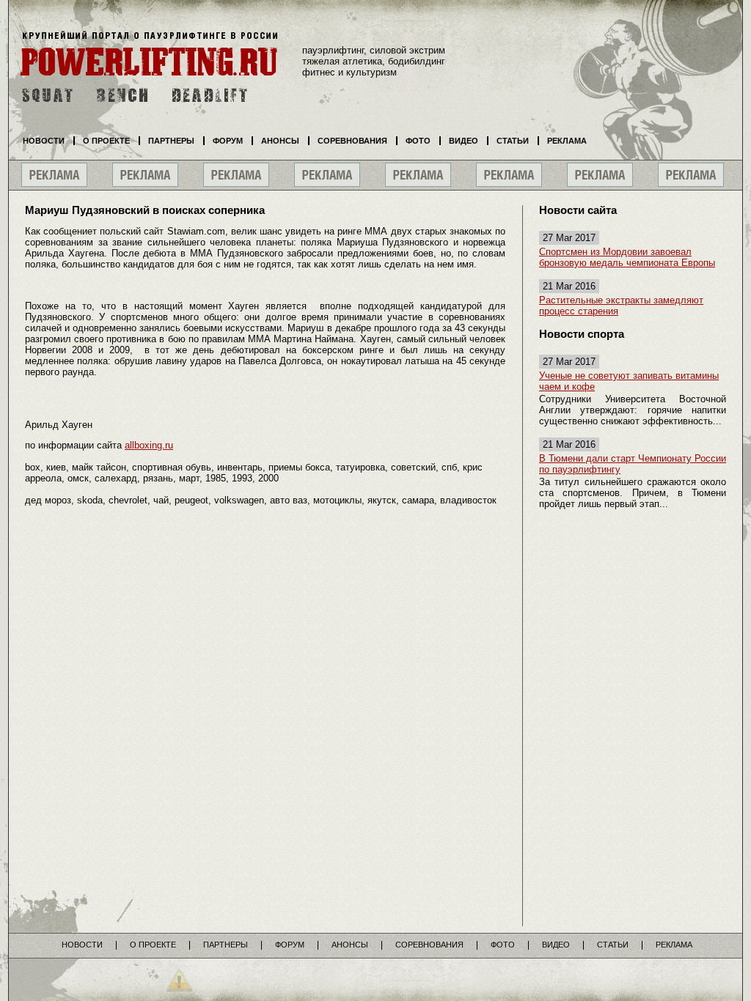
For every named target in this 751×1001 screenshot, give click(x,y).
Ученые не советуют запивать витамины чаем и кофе (629, 381)
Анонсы (280, 140)
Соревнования (352, 140)
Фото (418, 140)
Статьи (513, 140)
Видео (463, 140)
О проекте (106, 140)
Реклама (567, 140)
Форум (228, 140)
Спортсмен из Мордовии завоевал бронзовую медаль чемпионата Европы (627, 257)
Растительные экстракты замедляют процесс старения (621, 306)
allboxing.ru (149, 445)
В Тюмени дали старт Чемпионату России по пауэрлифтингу (632, 464)
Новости (44, 140)
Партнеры (171, 140)
